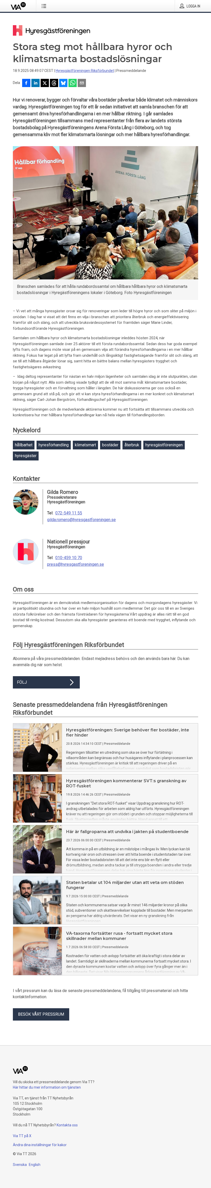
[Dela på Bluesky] (63, 83)
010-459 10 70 (68, 557)
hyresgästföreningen (164, 444)
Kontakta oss (67, 1125)
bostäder (110, 444)
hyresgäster (26, 455)
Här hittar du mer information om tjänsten (47, 1087)
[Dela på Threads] (54, 83)
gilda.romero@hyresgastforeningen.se (81, 519)
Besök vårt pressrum (41, 1014)
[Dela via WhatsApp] (72, 83)
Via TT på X (22, 1136)
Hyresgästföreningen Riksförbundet (85, 71)
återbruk (132, 444)
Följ (22, 682)
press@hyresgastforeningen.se (75, 564)
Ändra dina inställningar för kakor (40, 1145)
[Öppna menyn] (45, 6)
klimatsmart (85, 444)
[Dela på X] (45, 83)
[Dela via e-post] (82, 83)
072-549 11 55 (68, 513)
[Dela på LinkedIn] (35, 83)
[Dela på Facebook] (26, 83)
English (34, 1165)
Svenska (20, 1165)
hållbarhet (23, 444)
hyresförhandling (54, 444)
